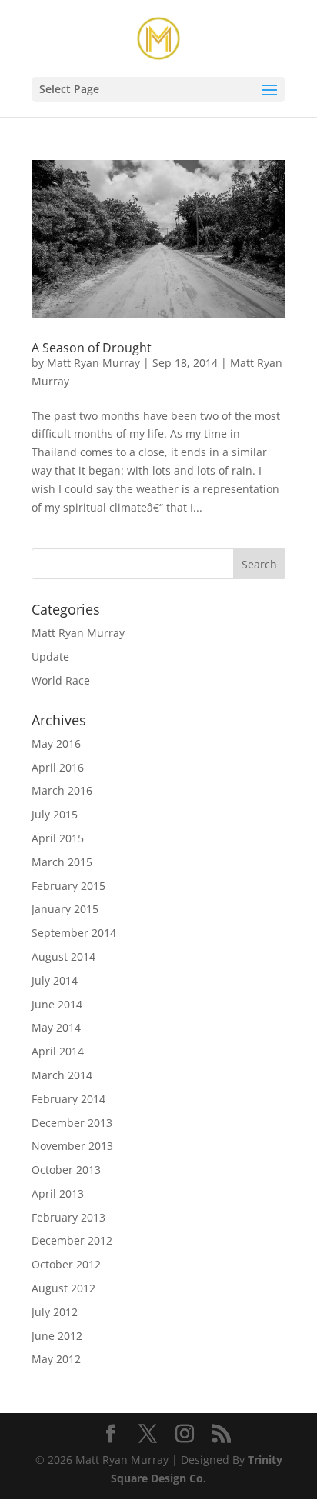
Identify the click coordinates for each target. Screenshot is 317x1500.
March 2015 (62, 862)
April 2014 (58, 1051)
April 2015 (58, 838)
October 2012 (66, 1264)
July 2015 (55, 814)
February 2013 (68, 1217)
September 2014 (74, 932)
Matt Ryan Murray (93, 362)
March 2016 (62, 790)
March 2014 (62, 1075)
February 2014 (68, 1099)
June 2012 (57, 1335)
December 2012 (72, 1240)
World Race (61, 680)
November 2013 (72, 1145)
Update (50, 656)
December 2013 (72, 1122)
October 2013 (66, 1169)
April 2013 (58, 1193)
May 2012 (56, 1359)
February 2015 (68, 885)
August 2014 (63, 956)
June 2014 (57, 1004)
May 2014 (56, 1027)
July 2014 (55, 980)
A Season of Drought (92, 347)
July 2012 (55, 1312)
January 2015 (65, 909)
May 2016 (56, 743)
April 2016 (58, 767)
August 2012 (63, 1288)
